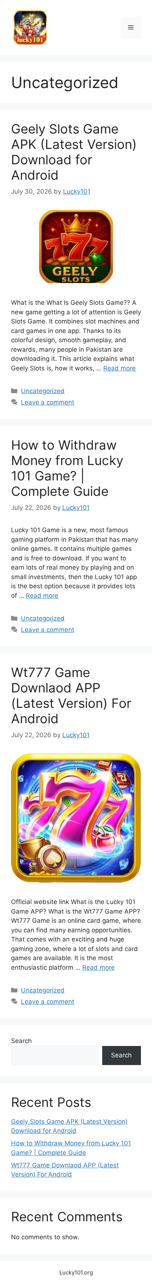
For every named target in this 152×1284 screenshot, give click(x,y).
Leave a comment (47, 402)
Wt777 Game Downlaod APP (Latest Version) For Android (71, 695)
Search (21, 1041)
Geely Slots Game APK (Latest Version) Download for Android (74, 152)
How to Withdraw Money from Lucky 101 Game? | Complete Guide (67, 468)
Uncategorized (43, 391)
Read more (119, 368)
